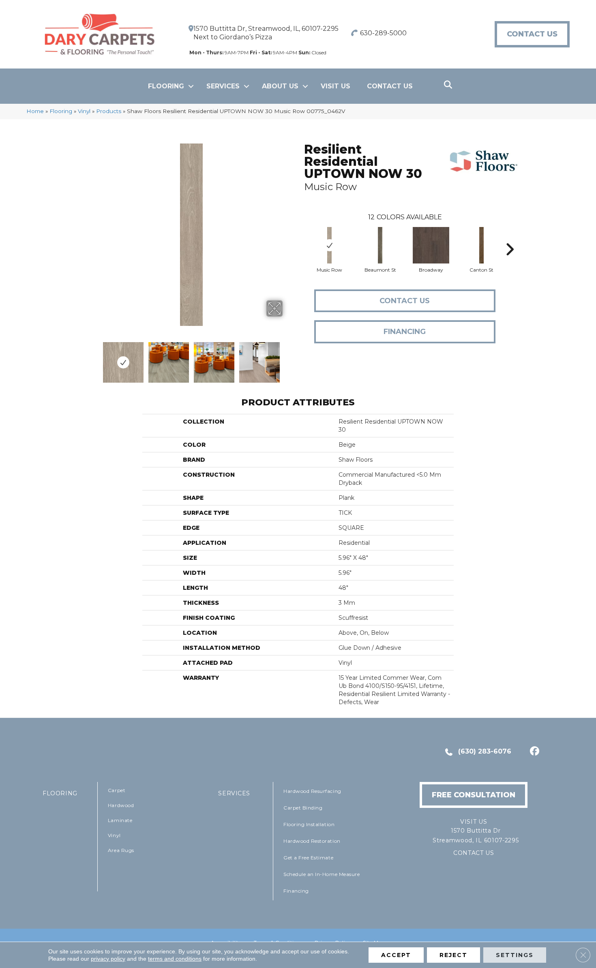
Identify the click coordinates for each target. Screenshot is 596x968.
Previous (94, 358)
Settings (515, 955)
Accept (396, 955)
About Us (280, 86)
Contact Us (390, 86)
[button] (191, 86)
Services (223, 86)
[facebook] (533, 752)
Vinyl (84, 111)
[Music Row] (329, 245)
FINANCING (405, 331)
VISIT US (335, 86)
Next (288, 358)
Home (35, 111)
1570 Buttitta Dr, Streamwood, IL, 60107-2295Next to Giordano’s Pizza (266, 33)
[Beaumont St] (380, 245)
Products (108, 111)
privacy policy (108, 958)
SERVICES (234, 793)
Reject (453, 955)
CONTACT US (473, 853)
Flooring (166, 86)
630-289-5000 (383, 33)
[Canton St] (481, 245)
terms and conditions (175, 958)
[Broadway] (431, 245)
